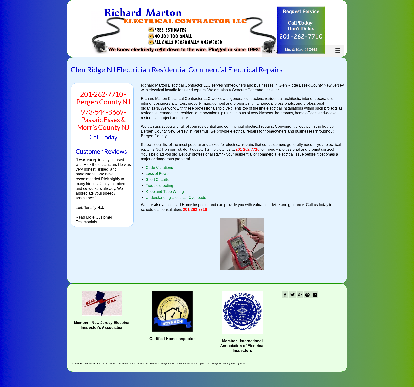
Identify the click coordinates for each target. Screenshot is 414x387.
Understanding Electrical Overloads (176, 198)
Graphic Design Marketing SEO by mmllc (223, 363)
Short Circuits (157, 180)
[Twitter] (292, 294)
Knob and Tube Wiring (165, 192)
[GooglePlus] (300, 294)
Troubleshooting (159, 186)
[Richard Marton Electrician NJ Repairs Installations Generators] (207, 30)
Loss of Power (158, 174)
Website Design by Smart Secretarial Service (174, 363)
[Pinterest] (307, 294)
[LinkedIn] (314, 294)
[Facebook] (285, 294)
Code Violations (159, 168)
